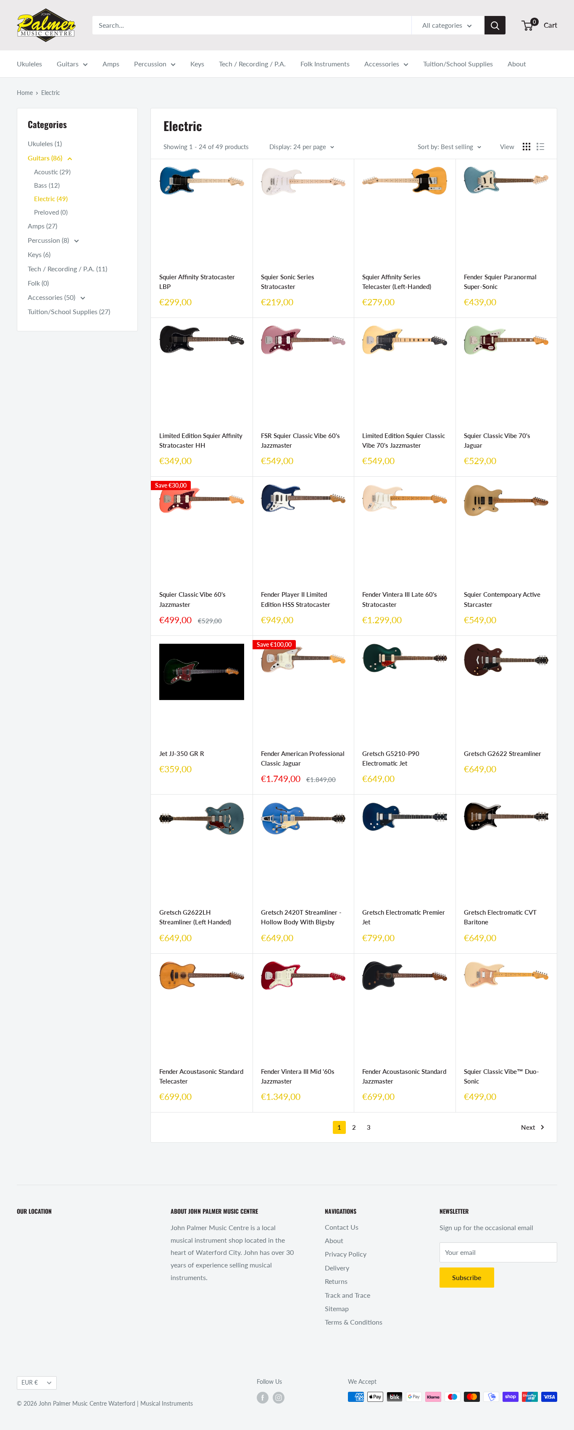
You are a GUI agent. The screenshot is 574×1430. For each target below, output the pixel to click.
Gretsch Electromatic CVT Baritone (500, 917)
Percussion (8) (49, 240)
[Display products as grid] (526, 146)
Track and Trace (347, 1295)
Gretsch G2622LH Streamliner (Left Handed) (195, 917)
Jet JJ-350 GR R (181, 753)
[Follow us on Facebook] (263, 1398)
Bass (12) (47, 185)
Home (25, 92)
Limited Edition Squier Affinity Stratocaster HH (200, 440)
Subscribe (467, 1277)
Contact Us (341, 1227)
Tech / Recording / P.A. (252, 64)
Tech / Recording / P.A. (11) (67, 269)
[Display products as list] (540, 146)
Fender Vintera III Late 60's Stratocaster (399, 599)
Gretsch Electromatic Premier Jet (403, 917)
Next (528, 1127)
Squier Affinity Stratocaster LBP (197, 281)
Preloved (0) (51, 212)
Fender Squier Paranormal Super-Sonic (500, 281)
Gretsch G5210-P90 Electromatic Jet (390, 758)
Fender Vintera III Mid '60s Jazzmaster (297, 1076)
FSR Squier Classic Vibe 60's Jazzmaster (300, 440)
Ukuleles (29, 64)
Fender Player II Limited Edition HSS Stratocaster (295, 599)
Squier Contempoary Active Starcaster (502, 599)
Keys (197, 64)
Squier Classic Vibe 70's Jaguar (497, 440)
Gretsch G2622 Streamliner (502, 753)
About (517, 64)
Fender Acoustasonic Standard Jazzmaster (404, 1076)
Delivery (337, 1268)
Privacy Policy (345, 1254)
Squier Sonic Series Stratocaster (287, 281)
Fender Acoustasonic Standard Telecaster (201, 1076)
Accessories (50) (52, 297)
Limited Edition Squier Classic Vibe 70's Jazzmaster (403, 440)
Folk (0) (38, 283)
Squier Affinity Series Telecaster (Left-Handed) (396, 281)
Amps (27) (42, 226)
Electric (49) (51, 198)
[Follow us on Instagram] (278, 1398)
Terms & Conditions (353, 1322)
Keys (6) (39, 254)
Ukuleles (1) (45, 143)
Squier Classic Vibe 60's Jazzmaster (192, 599)
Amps (111, 64)
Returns (336, 1281)
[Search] (495, 25)
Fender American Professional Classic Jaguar (303, 758)
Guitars (68, 64)
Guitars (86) (46, 158)
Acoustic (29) (52, 172)
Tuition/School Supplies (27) (69, 311)
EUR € (29, 1382)
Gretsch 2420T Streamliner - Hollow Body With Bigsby (301, 917)
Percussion (150, 64)
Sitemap (337, 1308)
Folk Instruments (325, 64)
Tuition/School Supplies (458, 64)
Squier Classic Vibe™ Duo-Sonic (501, 1076)
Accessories (381, 64)
